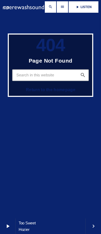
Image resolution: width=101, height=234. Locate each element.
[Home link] (23, 7)
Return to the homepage (50, 90)
